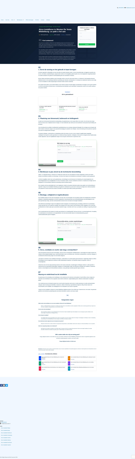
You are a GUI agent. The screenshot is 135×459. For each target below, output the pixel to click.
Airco (12, 19)
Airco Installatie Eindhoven (6, 432)
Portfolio (37, 19)
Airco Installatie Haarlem (6, 444)
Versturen (87, 44)
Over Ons (7, 19)
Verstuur (60, 161)
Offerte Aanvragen (29, 19)
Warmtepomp (19, 19)
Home (2, 19)
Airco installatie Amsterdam (6, 435)
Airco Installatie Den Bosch (6, 442)
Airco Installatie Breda (5, 430)
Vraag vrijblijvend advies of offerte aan (67, 341)
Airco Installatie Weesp (5, 427)
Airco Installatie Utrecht (5, 437)
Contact (42, 19)
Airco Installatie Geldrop (6, 440)
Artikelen (48, 19)
